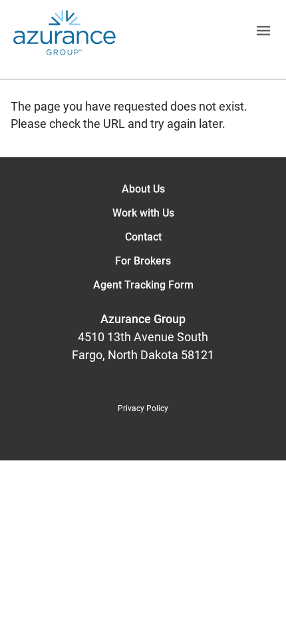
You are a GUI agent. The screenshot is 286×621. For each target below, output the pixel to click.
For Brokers (143, 261)
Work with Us (143, 213)
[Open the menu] (201, 33)
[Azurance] (64, 32)
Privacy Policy (143, 408)
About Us (143, 189)
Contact (143, 237)
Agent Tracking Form (143, 285)
